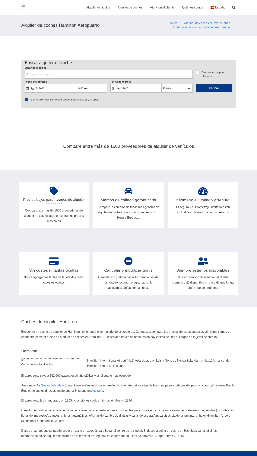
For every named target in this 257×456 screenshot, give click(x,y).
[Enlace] (31, 7)
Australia (97, 390)
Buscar (214, 88)
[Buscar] (233, 7)
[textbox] (108, 74)
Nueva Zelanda (51, 385)
